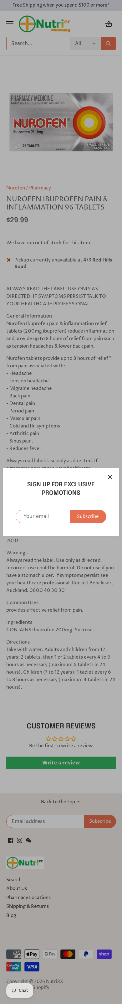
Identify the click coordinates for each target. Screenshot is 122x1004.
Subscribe (88, 516)
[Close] (110, 477)
